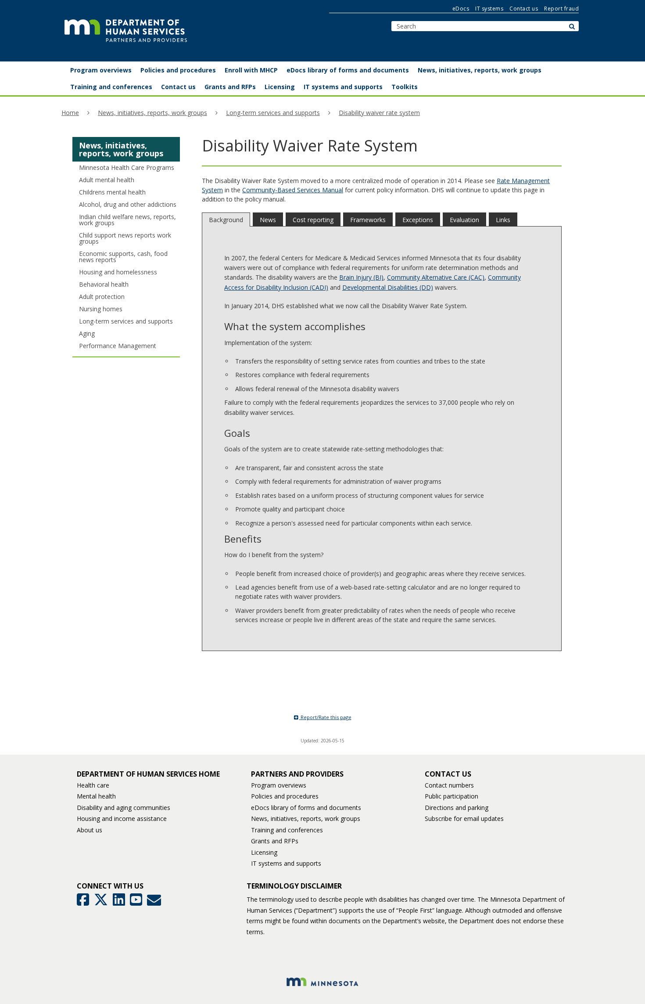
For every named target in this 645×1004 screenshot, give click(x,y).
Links (503, 220)
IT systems (489, 8)
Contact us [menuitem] (178, 87)
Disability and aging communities (123, 807)
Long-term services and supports (273, 112)
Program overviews (278, 785)
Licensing (264, 852)
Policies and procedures (285, 796)
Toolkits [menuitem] (404, 87)
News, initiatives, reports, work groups (152, 112)
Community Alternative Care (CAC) (435, 277)
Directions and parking (456, 807)
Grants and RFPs (274, 841)
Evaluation (464, 220)
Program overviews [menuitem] (101, 70)
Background (226, 220)
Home (70, 112)
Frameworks (368, 220)
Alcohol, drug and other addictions (127, 204)
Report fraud (561, 8)
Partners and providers (297, 774)
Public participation (451, 796)
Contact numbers (449, 785)
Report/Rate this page (325, 717)
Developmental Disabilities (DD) (387, 287)
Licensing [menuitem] (280, 87)
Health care (93, 785)
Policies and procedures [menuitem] (178, 70)
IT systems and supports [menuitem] (343, 87)
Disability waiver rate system (379, 112)
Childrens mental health (112, 192)
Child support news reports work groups (125, 238)
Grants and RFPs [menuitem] (230, 87)
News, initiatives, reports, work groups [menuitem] (479, 70)
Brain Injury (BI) (361, 277)
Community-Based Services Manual (292, 190)
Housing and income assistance (122, 818)
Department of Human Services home (148, 774)
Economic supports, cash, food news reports (123, 256)
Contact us (523, 8)
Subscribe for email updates (464, 818)
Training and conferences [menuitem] (111, 87)
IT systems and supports (286, 863)
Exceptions (417, 220)
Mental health (96, 796)
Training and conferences (287, 830)
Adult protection (102, 296)
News (268, 220)
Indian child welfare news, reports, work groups (127, 219)
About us (89, 830)
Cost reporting (313, 220)
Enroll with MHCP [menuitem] (251, 70)
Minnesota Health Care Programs (126, 167)
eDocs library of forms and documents (306, 807)
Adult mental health (106, 180)
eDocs (460, 8)
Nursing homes (100, 309)
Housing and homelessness (118, 272)
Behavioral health (104, 284)
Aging (87, 333)
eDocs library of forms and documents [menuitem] (348, 70)
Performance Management (117, 346)
